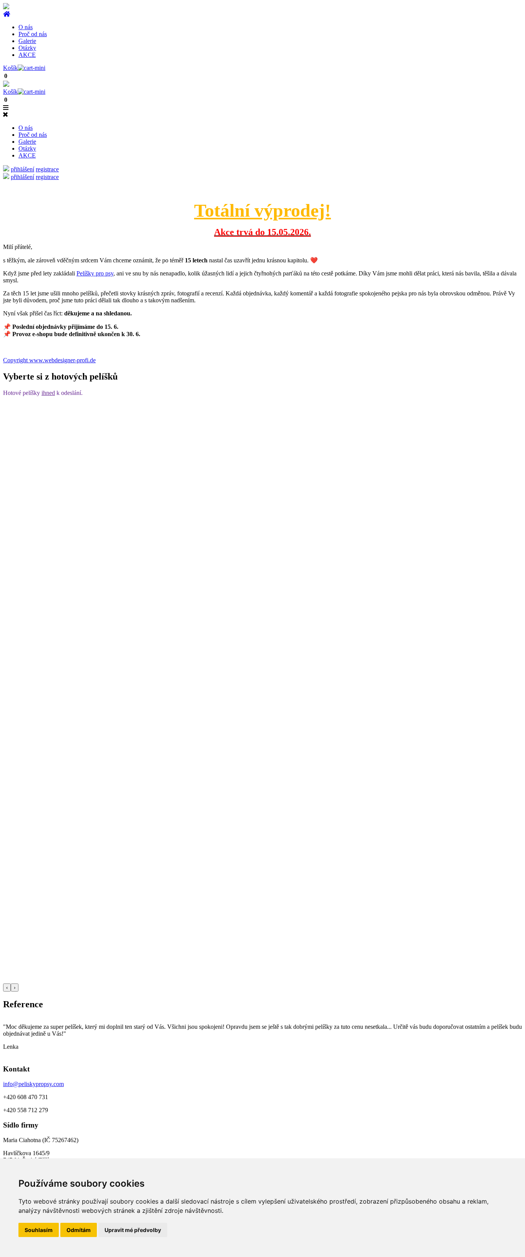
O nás (25, 27)
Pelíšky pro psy (94, 273)
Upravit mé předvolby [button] (133, 1230)
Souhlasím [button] (39, 1230)
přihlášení (22, 169)
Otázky (27, 48)
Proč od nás (32, 34)
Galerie (27, 41)
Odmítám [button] (78, 1230)
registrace (47, 169)
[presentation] (7, 987)
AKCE (27, 54)
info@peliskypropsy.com (33, 1084)
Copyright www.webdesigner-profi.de (49, 360)
